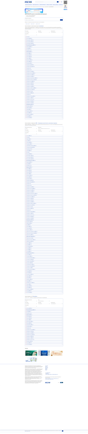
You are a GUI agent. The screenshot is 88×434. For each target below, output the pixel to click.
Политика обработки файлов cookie (49, 379)
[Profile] (62, 2)
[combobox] (46, 2)
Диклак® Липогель (29, 165)
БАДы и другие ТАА (35, 4)
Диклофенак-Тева (29, 213)
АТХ (38, 299)
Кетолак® (28, 249)
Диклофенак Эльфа (29, 198)
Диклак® (28, 48)
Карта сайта (46, 367)
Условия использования (48, 378)
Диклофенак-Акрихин (30, 89)
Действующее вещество (28, 127)
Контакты (46, 366)
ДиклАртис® (28, 51)
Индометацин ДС (29, 234)
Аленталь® (28, 135)
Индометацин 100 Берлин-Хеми (31, 231)
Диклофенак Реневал (29, 74)
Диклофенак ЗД (29, 68)
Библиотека (60, 4)
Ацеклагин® (28, 142)
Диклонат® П (28, 175)
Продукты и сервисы (49, 4)
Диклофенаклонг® (29, 104)
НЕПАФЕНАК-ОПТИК (29, 282)
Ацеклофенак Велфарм (30, 147)
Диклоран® (28, 61)
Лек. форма (26, 302)
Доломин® (28, 226)
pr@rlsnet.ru (47, 373)
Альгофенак (28, 137)
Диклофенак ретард (29, 76)
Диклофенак (28, 63)
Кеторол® (28, 251)
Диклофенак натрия (29, 71)
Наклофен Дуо (29, 279)
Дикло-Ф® (28, 53)
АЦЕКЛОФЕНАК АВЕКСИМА (30, 145)
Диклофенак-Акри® (29, 86)
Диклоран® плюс (29, 324)
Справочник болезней (42, 4)
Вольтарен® (28, 38)
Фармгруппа (39, 127)
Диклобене (28, 170)
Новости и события (55, 4)
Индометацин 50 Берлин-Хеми (31, 233)
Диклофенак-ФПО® (29, 101)
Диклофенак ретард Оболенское (31, 193)
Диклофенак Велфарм (30, 66)
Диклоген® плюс (29, 321)
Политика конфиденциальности (54, 378)
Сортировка (26, 33)
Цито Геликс (28, 117)
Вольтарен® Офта (29, 41)
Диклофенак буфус (29, 180)
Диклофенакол (29, 106)
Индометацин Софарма (30, 236)
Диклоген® (28, 58)
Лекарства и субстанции (28, 4)
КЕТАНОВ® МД (29, 246)
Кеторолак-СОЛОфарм (30, 266)
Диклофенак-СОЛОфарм (30, 96)
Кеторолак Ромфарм (29, 261)
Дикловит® (28, 56)
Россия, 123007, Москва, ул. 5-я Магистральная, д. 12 (52, 374)
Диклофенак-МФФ (29, 208)
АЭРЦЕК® (28, 150)
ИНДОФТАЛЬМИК (29, 241)
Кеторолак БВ (28, 256)
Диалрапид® (28, 46)
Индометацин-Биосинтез (30, 239)
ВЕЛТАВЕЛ (28, 36)
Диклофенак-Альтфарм (30, 91)
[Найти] (58, 2)
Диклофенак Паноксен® (30, 73)
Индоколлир (28, 228)
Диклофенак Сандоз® (30, 81)
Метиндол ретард (29, 274)
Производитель (53, 302)
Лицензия (46, 368)
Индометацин (28, 229)
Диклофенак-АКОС (29, 84)
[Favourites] (60, 2)
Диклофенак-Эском (29, 102)
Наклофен (28, 109)
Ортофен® (28, 112)
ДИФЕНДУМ (28, 107)
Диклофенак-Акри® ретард (30, 203)
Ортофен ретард (29, 114)
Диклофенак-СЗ (29, 94)
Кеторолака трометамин (30, 269)
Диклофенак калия (29, 69)
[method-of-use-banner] (34, 10)
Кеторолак (28, 254)
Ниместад (28, 284)
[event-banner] (57, 353)
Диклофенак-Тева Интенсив (30, 99)
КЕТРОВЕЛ (28, 272)
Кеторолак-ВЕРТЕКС (29, 264)
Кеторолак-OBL (29, 262)
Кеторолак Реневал (29, 259)
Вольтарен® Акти (29, 40)
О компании (46, 365)
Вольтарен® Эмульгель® (30, 160)
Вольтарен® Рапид (29, 43)
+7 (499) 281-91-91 (48, 372)
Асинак (28, 140)
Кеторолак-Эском (29, 267)
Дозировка (39, 302)
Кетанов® (28, 244)
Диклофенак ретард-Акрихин (31, 79)
